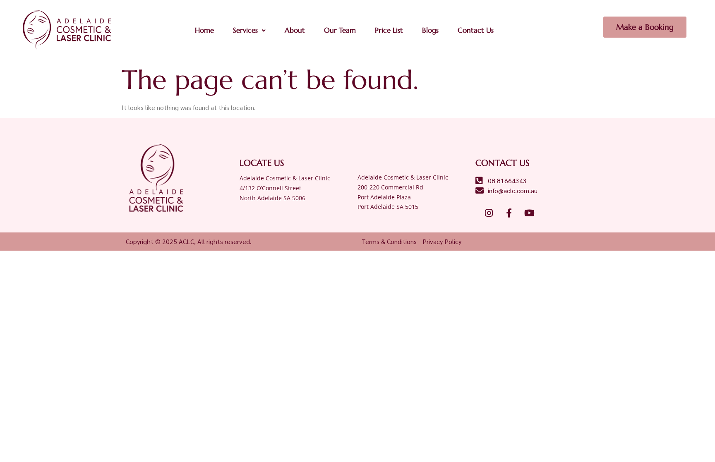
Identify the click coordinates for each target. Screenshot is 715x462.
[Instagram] (489, 213)
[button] (249, 30)
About (295, 30)
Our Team (340, 30)
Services (245, 30)
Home (204, 30)
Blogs (430, 30)
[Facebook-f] (509, 213)
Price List (389, 30)
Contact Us (476, 30)
